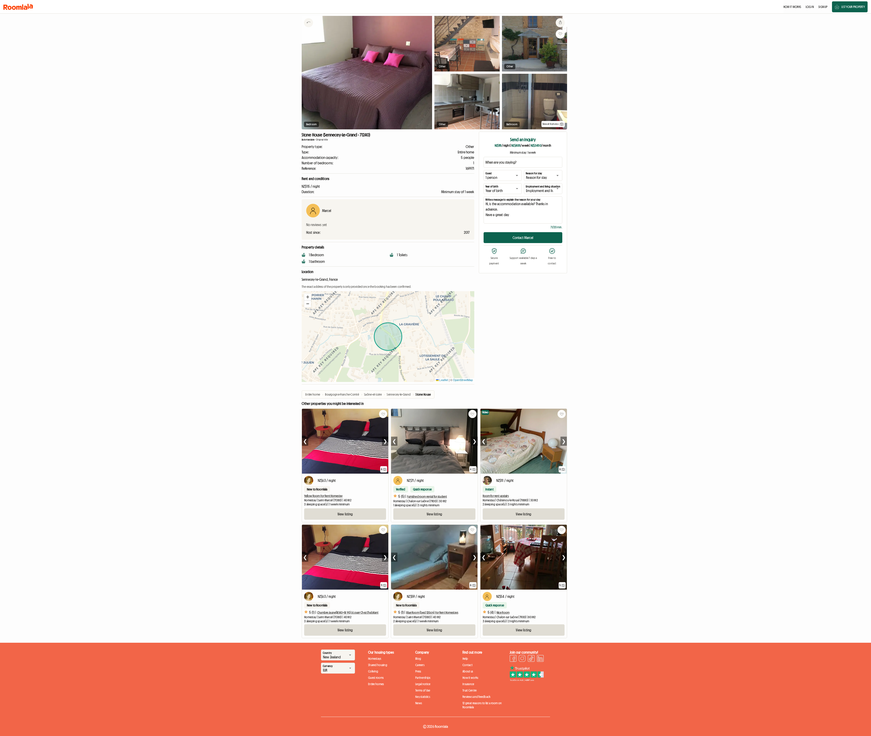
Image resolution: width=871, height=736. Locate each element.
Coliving (373, 671)
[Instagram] (522, 659)
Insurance (468, 684)
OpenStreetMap (463, 380)
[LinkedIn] (540, 659)
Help (465, 658)
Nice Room (503, 612)
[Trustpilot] (527, 680)
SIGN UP (822, 6)
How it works (470, 677)
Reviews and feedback (476, 696)
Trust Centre (469, 690)
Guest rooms (376, 677)
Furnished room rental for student (427, 496)
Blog (418, 658)
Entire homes (376, 684)
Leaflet (443, 380)
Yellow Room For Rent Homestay (323, 495)
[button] (307, 297)
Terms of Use (422, 690)
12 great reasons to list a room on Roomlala (482, 705)
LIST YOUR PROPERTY (853, 6)
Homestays (374, 658)
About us (467, 671)
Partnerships (422, 677)
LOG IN (810, 6)
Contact (467, 665)
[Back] (308, 28)
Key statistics (422, 696)
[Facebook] (513, 659)
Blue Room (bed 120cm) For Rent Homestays (432, 612)
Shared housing (377, 665)
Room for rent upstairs (496, 495)
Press (418, 671)
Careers (419, 665)
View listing (345, 514)
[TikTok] (531, 659)
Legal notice (422, 684)
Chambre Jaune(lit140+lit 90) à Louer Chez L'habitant (347, 612)
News (418, 703)
